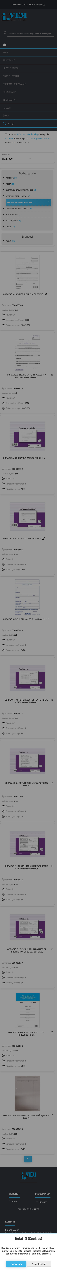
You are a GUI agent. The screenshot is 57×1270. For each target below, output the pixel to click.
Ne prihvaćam (39, 1264)
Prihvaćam (16, 1264)
